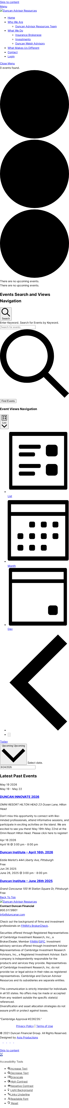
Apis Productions (27, 1037)
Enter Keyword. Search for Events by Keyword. (29, 322)
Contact (13, 52)
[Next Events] (9, 735)
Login (11, 56)
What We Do (15, 30)
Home (11, 17)
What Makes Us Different (23, 47)
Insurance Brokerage (28, 34)
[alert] (34, 281)
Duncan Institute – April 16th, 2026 (26, 852)
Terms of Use (44, 1026)
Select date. (35, 762)
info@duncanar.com (12, 914)
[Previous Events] (38, 730)
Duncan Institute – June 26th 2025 (26, 881)
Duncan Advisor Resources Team (36, 26)
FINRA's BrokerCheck (34, 925)
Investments (23, 39)
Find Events (8, 401)
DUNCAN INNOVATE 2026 (19, 797)
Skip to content (9, 2)
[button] (1, 1054)
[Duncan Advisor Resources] (18, 10)
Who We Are (15, 22)
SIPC (42, 941)
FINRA (34, 941)
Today (4, 741)
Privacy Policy (25, 1026)
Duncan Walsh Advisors (30, 43)
